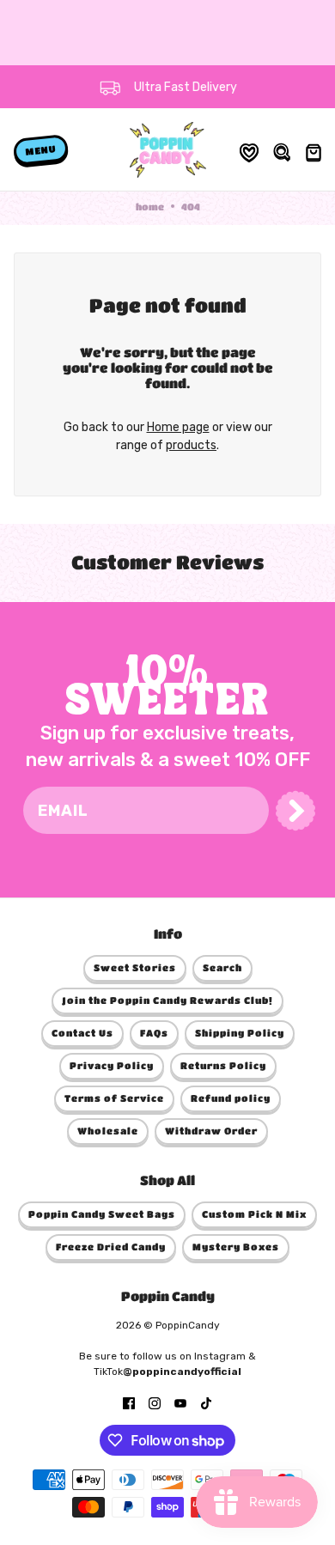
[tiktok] (206, 1402)
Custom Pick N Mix (254, 1214)
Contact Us (82, 1032)
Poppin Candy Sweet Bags (101, 1214)
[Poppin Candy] (168, 150)
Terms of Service (114, 1098)
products (191, 445)
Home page (178, 427)
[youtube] (180, 1402)
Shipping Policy (239, 1032)
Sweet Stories (135, 967)
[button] (295, 810)
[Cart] (311, 150)
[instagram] (155, 1402)
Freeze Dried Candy (111, 1246)
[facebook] (129, 1402)
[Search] (280, 150)
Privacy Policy (112, 1065)
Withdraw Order (211, 1130)
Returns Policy (223, 1065)
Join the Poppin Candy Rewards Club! (167, 1000)
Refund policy (231, 1098)
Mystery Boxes (235, 1246)
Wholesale (107, 1130)
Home (150, 206)
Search (222, 967)
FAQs (154, 1032)
